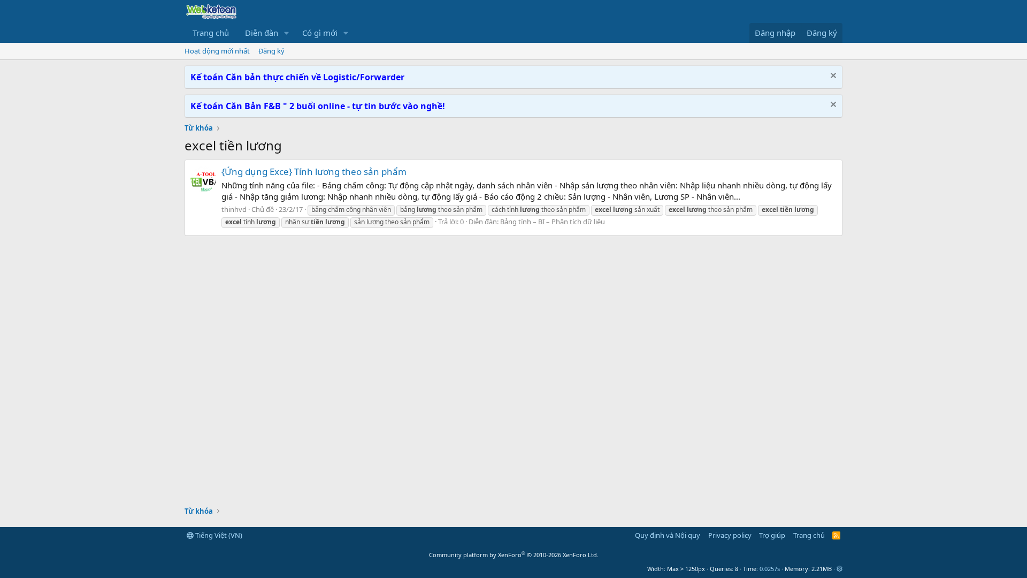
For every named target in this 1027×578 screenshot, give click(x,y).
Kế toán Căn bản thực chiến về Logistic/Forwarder (297, 77)
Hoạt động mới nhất (217, 51)
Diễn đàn (261, 32)
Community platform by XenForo (514, 555)
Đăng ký (271, 51)
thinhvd (234, 209)
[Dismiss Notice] (832, 76)
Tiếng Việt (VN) (218, 535)
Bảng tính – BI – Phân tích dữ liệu (552, 221)
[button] (286, 33)
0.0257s (770, 569)
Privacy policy (730, 535)
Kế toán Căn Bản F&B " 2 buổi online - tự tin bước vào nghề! (317, 106)
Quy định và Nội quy (667, 535)
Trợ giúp (772, 535)
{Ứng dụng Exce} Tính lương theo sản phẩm (314, 171)
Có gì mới (320, 32)
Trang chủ (211, 32)
